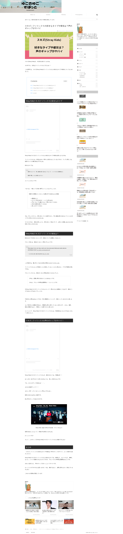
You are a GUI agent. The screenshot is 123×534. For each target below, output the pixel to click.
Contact (48, 14)
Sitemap (63, 14)
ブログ (88, 66)
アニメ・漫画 (88, 54)
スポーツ (88, 63)
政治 (88, 80)
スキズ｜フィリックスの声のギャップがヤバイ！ (44, 90)
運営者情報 (33, 532)
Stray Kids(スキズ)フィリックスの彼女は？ (43, 88)
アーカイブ (79, 221)
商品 (88, 85)
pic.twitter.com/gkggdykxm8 (43, 250)
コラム (88, 60)
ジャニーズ (88, 72)
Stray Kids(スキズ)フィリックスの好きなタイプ (44, 85)
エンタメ (88, 51)
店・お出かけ (88, 86)
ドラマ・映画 (88, 57)
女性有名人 (88, 75)
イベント (88, 55)
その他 (88, 48)
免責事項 (27, 532)
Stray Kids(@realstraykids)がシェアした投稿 (42, 150)
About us (32, 14)
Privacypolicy (79, 14)
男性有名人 (27, 23)
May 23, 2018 (46, 253)
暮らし (88, 83)
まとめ (35, 93)
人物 (88, 70)
